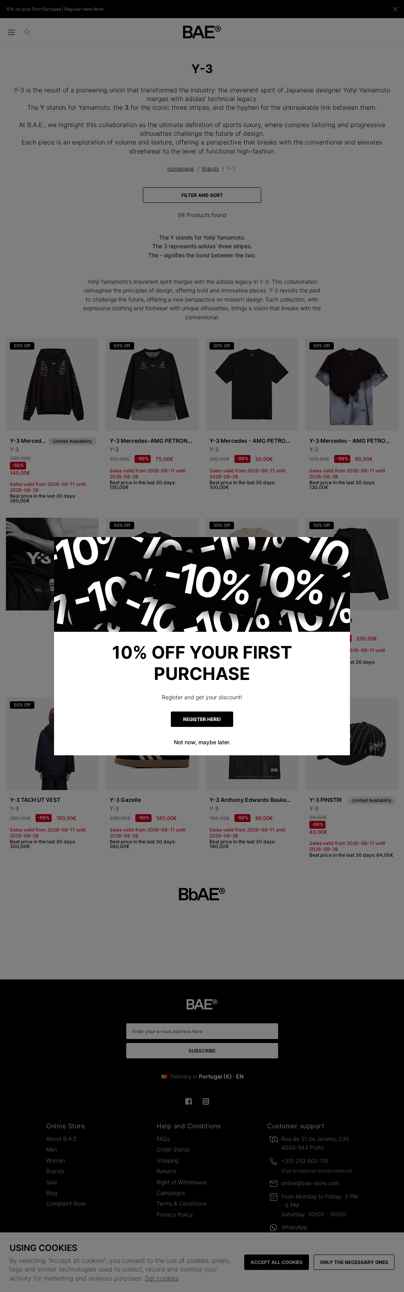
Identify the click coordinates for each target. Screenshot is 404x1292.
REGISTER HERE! (202, 719)
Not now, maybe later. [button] (202, 742)
